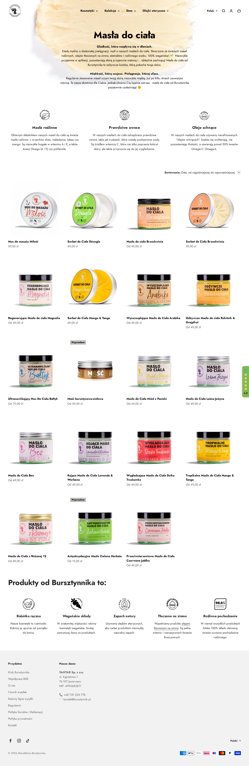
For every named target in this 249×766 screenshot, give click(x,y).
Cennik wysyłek (17, 692)
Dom (129, 11)
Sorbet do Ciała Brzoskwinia (205, 241)
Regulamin (14, 705)
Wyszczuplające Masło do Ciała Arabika (153, 318)
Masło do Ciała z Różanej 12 (27, 556)
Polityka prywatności (20, 719)
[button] (245, 381)
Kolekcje (110, 11)
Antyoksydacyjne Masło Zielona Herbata (94, 556)
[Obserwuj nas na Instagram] (19, 740)
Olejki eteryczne (154, 11)
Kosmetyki (87, 11)
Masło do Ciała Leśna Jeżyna (205, 399)
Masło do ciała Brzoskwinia (145, 241)
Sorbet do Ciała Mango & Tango (88, 318)
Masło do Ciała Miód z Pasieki (147, 399)
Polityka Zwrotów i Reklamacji (25, 712)
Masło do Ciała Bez (21, 475)
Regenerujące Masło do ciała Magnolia (34, 318)
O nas (11, 685)
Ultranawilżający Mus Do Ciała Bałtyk (33, 399)
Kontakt (12, 725)
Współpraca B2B (18, 679)
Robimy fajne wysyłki (20, 699)
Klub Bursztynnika (18, 672)
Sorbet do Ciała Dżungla (83, 241)
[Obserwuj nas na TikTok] (27, 740)
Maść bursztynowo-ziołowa (85, 399)
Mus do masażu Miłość (23, 241)
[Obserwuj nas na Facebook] (10, 740)
